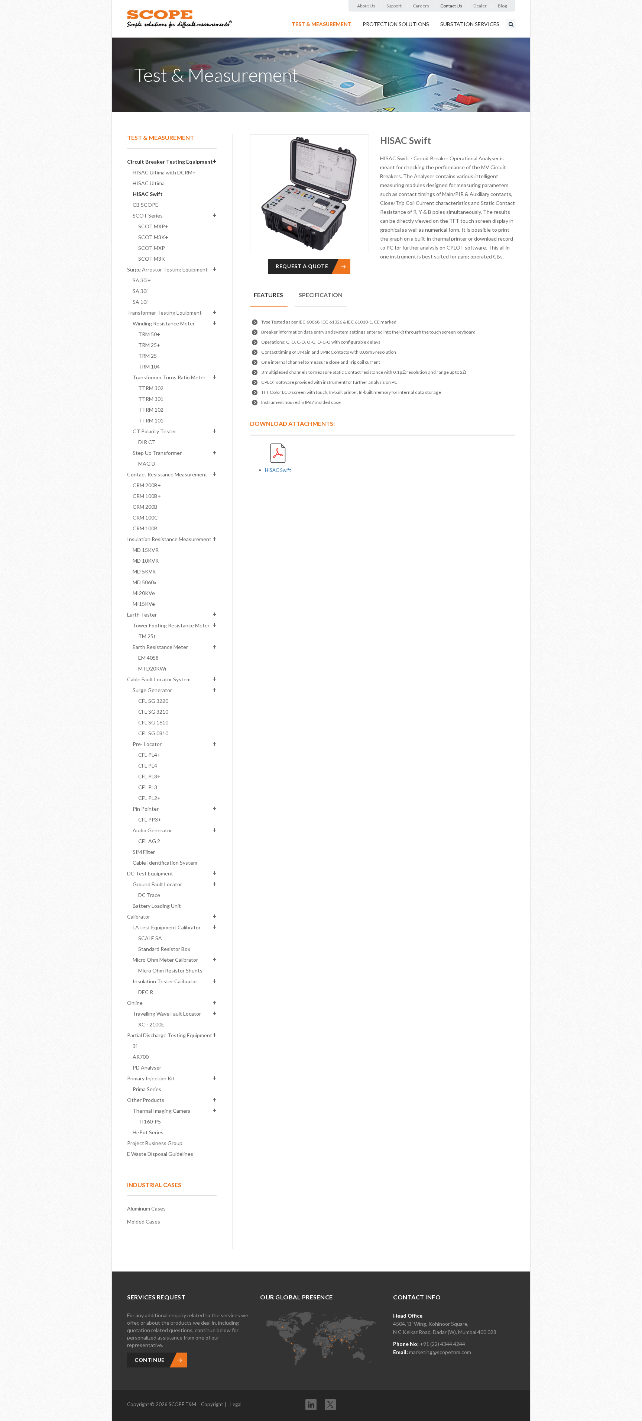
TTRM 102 (150, 409)
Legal (235, 1404)
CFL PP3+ (149, 819)
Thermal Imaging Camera (162, 1110)
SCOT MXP (151, 248)
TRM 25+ (149, 345)
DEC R (145, 992)
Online (135, 1003)
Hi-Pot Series (148, 1132)
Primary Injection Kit (151, 1078)
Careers (421, 6)
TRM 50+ (149, 334)
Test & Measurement (321, 24)
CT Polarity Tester (154, 431)
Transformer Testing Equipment (164, 312)
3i (135, 1046)
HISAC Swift (148, 194)
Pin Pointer (146, 809)
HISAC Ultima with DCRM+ (164, 172)
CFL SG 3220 (153, 701)
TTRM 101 (150, 420)
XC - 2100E (151, 1024)
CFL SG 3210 (153, 711)
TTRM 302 (150, 388)
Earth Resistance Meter (160, 647)
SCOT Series (148, 215)
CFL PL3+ (149, 776)
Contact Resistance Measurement (167, 474)
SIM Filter (144, 852)
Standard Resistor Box (164, 949)
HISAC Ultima (149, 183)
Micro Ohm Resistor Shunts (170, 970)
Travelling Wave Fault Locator (167, 1013)
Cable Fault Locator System (159, 679)
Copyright (212, 1404)
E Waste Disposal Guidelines (160, 1154)
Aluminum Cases (146, 1208)
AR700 (141, 1057)
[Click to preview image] (309, 194)
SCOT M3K (151, 258)
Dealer (480, 6)
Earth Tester (142, 614)
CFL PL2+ (149, 798)
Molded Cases (143, 1221)
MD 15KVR (146, 550)
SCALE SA (150, 938)
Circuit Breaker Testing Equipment (170, 161)
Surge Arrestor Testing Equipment (167, 269)
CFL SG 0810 (153, 733)
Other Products (145, 1100)
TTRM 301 (150, 399)
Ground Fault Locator (157, 884)
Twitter (330, 1402)
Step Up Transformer (157, 453)
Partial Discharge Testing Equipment (169, 1035)
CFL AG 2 (149, 841)
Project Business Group (154, 1143)
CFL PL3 (147, 787)
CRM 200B (145, 507)
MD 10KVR (146, 560)
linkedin (311, 1404)
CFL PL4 (147, 765)
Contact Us (451, 6)
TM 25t (147, 636)
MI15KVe (144, 604)
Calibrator (138, 916)
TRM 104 (149, 366)
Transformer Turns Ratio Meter (169, 377)
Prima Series (147, 1089)
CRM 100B (145, 528)
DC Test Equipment (150, 873)
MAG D (146, 463)
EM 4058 (148, 658)
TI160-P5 (149, 1121)
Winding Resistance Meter (164, 323)
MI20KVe (144, 593)
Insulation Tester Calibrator (165, 981)
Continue (149, 1360)
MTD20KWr (152, 668)
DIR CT (147, 442)
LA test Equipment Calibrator (167, 927)
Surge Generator (152, 690)
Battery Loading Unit (157, 906)
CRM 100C (145, 517)
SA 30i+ (142, 280)
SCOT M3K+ (153, 237)
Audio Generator (152, 830)
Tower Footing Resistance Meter (171, 625)
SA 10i (140, 302)
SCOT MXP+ (153, 226)
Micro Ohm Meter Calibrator (165, 960)
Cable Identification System (165, 862)
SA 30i (140, 291)
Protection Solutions (396, 24)
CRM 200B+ (147, 485)
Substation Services (469, 24)
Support (394, 6)
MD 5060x (144, 582)
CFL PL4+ (149, 755)
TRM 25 (147, 356)
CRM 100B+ (147, 496)
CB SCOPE (145, 205)
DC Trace (149, 895)
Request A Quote (302, 266)
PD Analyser (147, 1067)
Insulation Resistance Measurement (169, 539)
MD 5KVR (144, 571)
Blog (502, 6)
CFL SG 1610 (153, 722)
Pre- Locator (147, 744)
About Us (366, 6)
